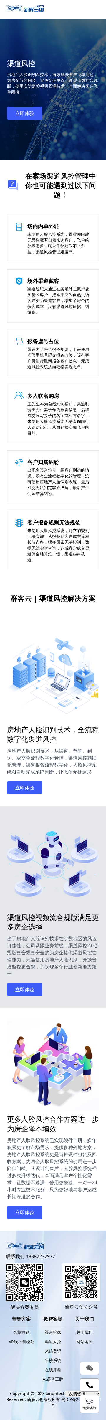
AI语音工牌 (53, 1379)
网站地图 (84, 1341)
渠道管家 (53, 1332)
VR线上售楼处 (21, 1341)
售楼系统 (53, 1360)
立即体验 (24, 113)
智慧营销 (21, 1332)
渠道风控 (53, 1341)
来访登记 (53, 1351)
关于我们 (84, 1332)
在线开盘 (53, 1369)
